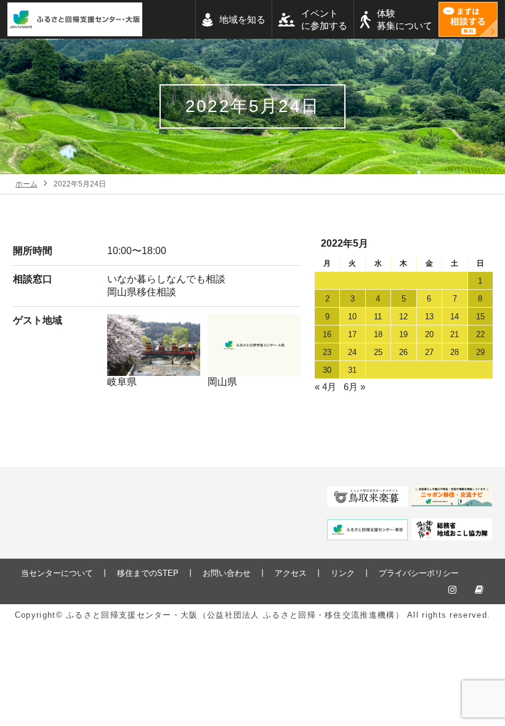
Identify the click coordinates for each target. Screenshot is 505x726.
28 (454, 352)
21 (454, 334)
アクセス (291, 573)
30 (327, 370)
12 (403, 316)
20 (429, 334)
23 (327, 352)
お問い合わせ (227, 573)
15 (480, 316)
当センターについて (57, 573)
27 (429, 352)
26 (403, 352)
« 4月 (325, 386)
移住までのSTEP (148, 573)
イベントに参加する (324, 19)
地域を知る (242, 19)
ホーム (26, 184)
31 (352, 370)
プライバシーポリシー (419, 573)
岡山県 (222, 382)
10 (352, 316)
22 (480, 334)
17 (352, 334)
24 (352, 352)
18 (378, 334)
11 (378, 316)
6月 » (354, 386)
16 (327, 334)
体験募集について (404, 19)
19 (403, 334)
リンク (343, 573)
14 (454, 316)
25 (378, 352)
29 (480, 352)
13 (429, 316)
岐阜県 (122, 382)
